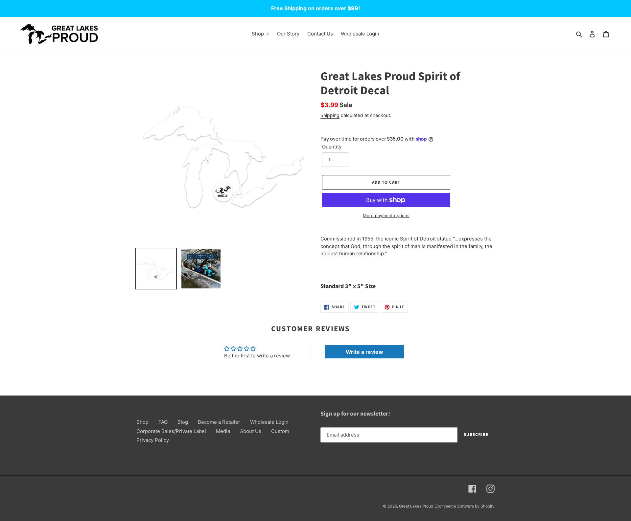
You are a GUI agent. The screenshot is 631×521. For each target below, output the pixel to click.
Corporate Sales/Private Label (171, 431)
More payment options (386, 215)
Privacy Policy (152, 440)
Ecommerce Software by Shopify (464, 506)
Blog (182, 422)
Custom (280, 431)
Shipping (329, 115)
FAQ (163, 422)
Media (223, 431)
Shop (142, 422)
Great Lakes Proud (416, 506)
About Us (250, 431)
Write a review (364, 352)
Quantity (331, 147)
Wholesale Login (269, 422)
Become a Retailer (219, 422)
